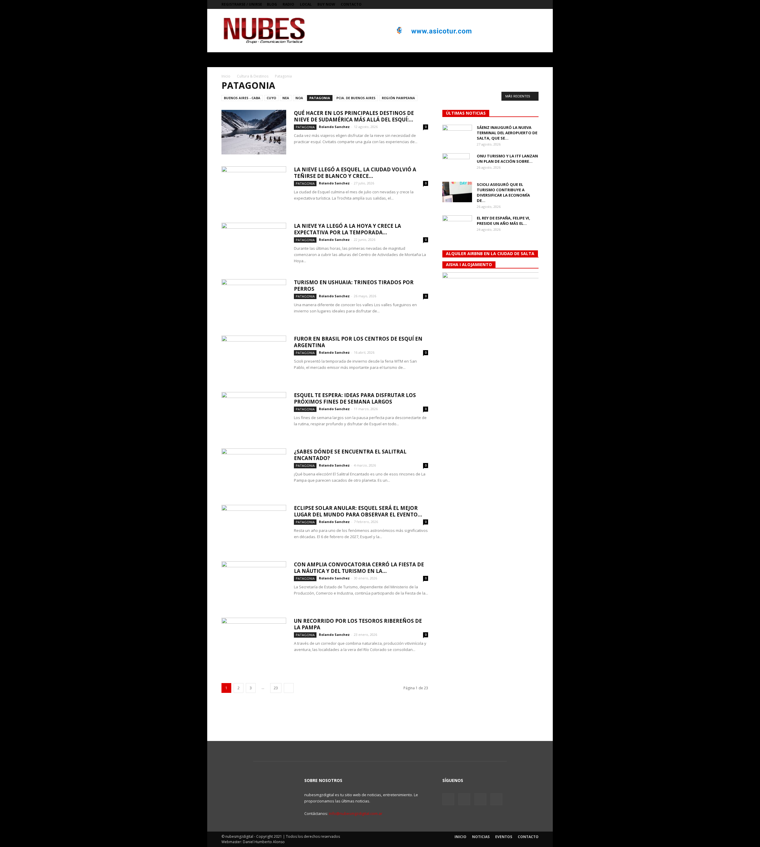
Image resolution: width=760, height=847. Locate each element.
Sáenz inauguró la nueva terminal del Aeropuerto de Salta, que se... (507, 133)
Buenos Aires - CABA (242, 98)
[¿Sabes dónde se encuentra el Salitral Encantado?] (253, 470)
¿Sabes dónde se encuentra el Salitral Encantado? (350, 455)
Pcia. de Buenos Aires (356, 98)
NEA (285, 98)
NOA (299, 98)
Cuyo (271, 98)
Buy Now (326, 4)
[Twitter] (514, 4)
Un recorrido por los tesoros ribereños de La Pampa (358, 624)
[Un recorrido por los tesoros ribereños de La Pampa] (253, 640)
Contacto (351, 4)
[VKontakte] (524, 4)
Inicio (225, 76)
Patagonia (319, 98)
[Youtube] (534, 4)
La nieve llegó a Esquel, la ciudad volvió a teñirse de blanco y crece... (355, 172)
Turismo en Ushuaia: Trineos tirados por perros (354, 285)
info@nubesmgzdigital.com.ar (355, 813)
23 (276, 687)
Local (306, 4)
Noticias (481, 836)
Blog (272, 4)
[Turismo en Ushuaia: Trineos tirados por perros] (253, 301)
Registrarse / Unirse (241, 4)
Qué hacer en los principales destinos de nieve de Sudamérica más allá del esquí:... (354, 116)
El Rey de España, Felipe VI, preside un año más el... (503, 220)
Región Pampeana (398, 98)
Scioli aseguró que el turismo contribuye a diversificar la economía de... (503, 192)
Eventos (503, 836)
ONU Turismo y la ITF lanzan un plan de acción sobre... (507, 158)
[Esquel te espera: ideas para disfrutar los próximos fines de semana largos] (253, 414)
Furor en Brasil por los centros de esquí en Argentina (358, 342)
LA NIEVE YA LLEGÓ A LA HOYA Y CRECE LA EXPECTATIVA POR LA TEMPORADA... (347, 229)
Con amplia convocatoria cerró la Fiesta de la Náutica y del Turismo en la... (359, 567)
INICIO (460, 836)
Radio (288, 4)
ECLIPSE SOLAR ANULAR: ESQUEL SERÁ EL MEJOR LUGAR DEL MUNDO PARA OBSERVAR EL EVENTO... (358, 511)
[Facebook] (504, 4)
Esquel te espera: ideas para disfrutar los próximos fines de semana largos (355, 398)
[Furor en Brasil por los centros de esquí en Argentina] (253, 358)
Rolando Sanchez (334, 126)
